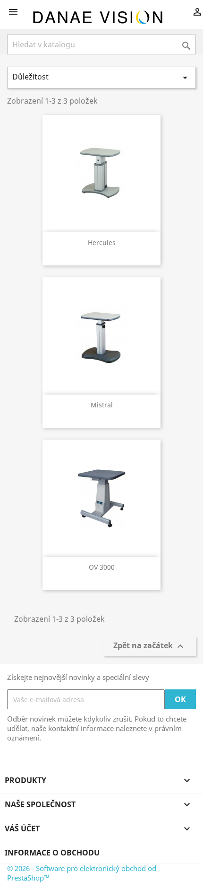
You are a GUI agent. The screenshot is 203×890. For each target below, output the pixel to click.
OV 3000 (102, 567)
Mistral (102, 404)
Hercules (102, 242)
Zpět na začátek (149, 646)
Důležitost (101, 77)
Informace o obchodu (52, 852)
